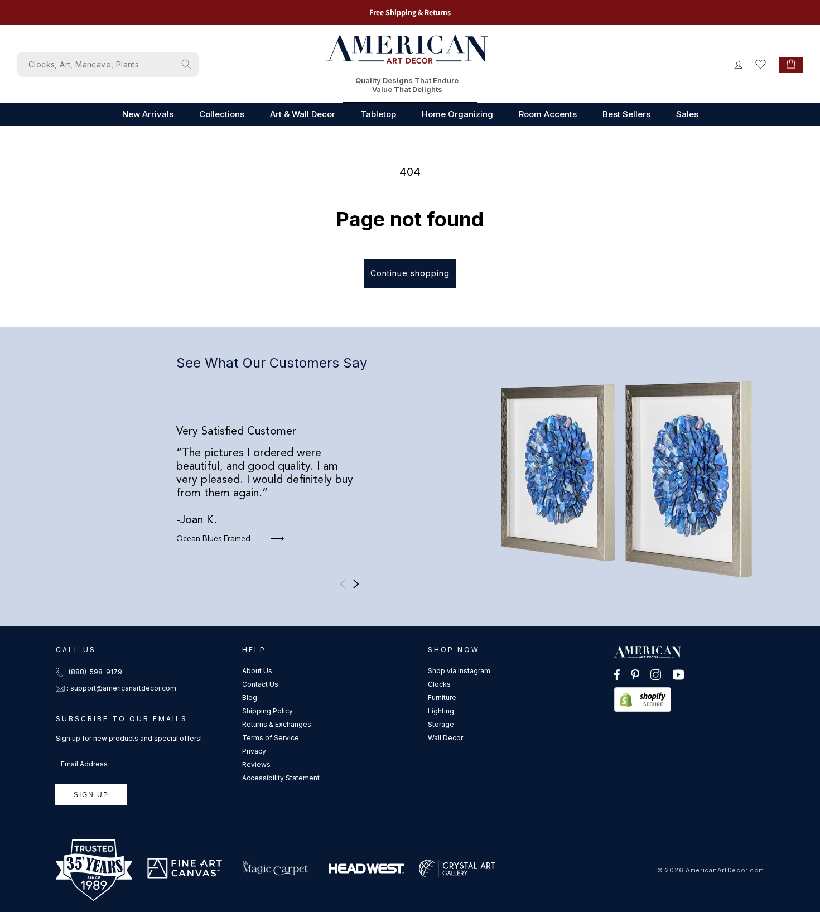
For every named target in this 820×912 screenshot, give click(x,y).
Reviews (256, 764)
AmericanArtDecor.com (725, 870)
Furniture (442, 697)
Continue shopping (410, 273)
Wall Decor (445, 738)
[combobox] (108, 64)
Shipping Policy (267, 711)
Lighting (441, 711)
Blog (249, 697)
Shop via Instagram (459, 671)
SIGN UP (91, 795)
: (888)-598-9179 (93, 672)
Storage (441, 724)
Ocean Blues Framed (214, 539)
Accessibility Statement (281, 778)
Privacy (254, 751)
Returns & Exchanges (276, 724)
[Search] (186, 64)
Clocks (439, 684)
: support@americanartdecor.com (121, 688)
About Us (257, 671)
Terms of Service (270, 738)
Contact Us (260, 684)
